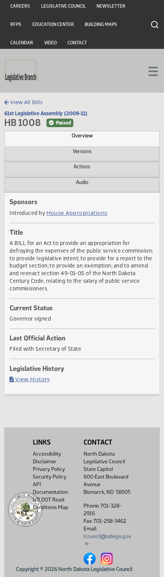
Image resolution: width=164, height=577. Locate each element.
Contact (77, 42)
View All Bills (26, 102)
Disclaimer (44, 461)
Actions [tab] (82, 166)
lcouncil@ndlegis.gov (107, 536)
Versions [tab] (82, 151)
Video (50, 42)
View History (32, 379)
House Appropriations (77, 212)
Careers (20, 6)
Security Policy (49, 477)
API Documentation (50, 488)
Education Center (53, 24)
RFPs (15, 24)
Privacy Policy (49, 469)
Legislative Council (63, 6)
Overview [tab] (82, 135)
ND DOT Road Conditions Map (50, 503)
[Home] (21, 71)
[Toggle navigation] (149, 70)
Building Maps (101, 24)
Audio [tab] (82, 182)
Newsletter (110, 6)
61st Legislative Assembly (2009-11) (45, 113)
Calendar (21, 42)
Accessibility (47, 454)
